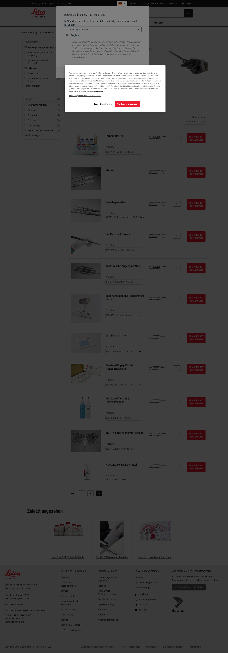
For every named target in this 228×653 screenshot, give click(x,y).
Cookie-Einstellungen (103, 104)
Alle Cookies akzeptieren (127, 104)
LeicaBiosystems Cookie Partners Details (85, 95)
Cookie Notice (97, 91)
